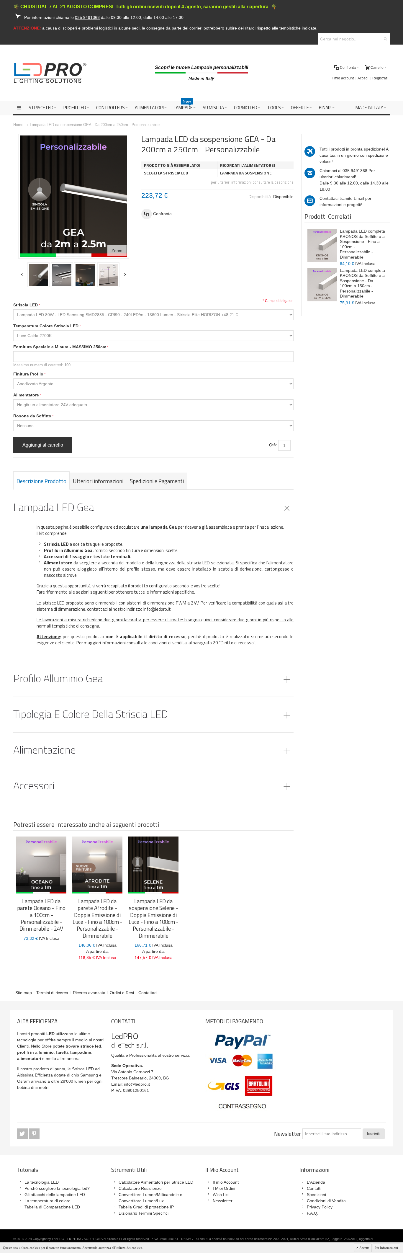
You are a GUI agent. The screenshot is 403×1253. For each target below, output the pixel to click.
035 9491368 (355, 170)
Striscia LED (25, 305)
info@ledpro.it (137, 1084)
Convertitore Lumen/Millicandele (149, 1194)
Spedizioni (316, 1194)
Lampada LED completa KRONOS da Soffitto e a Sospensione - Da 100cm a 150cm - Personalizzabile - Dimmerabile (362, 283)
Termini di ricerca (52, 992)
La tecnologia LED (41, 1182)
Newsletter (287, 1134)
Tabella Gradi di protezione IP (146, 1207)
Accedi (363, 78)
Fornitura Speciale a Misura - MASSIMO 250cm (59, 346)
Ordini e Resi (122, 992)
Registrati (380, 78)
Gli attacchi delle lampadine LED (54, 1194)
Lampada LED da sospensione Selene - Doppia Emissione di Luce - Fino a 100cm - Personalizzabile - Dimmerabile (153, 918)
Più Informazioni (386, 1247)
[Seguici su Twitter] (23, 1133)
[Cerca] (385, 39)
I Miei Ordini (224, 1188)
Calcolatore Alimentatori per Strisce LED (156, 1182)
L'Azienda (316, 1182)
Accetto (364, 1247)
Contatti (314, 1188)
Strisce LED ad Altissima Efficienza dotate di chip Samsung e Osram (59, 1075)
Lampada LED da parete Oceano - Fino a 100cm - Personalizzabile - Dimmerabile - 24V (41, 915)
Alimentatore (26, 395)
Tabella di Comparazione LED (52, 1207)
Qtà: (273, 444)
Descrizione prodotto (41, 481)
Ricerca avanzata (89, 992)
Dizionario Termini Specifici (143, 1213)
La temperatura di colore (47, 1200)
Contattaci (147, 992)
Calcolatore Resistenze (140, 1188)
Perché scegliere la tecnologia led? (57, 1188)
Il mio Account (226, 1182)
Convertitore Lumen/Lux (141, 1200)
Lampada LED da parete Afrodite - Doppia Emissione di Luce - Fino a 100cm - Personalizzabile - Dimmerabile (97, 918)
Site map (23, 992)
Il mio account (343, 78)
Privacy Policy (319, 1207)
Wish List (221, 1194)
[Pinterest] (34, 1133)
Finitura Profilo (28, 374)
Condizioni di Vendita (326, 1200)
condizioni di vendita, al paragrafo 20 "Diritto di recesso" (201, 642)
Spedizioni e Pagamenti (157, 481)
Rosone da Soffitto (32, 416)
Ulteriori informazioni (98, 481)
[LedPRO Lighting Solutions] (50, 73)
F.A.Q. (312, 1213)
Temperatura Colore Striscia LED (45, 326)
